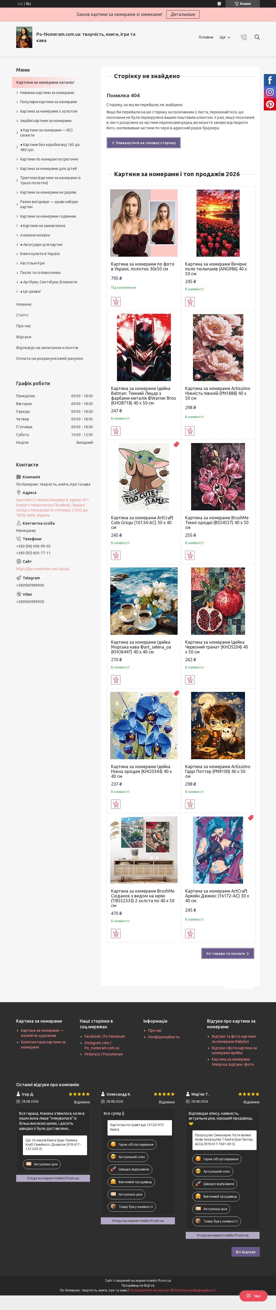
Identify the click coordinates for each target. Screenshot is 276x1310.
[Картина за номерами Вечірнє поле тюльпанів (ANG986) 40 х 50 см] (218, 223)
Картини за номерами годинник (48, 216)
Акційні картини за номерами (45, 121)
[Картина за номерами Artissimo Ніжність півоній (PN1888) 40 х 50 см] (218, 348)
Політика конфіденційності (194, 1290)
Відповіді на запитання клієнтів (47, 347)
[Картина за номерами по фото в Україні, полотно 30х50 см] (144, 223)
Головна (206, 37)
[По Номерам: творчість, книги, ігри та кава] (24, 37)
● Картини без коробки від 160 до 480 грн (50, 147)
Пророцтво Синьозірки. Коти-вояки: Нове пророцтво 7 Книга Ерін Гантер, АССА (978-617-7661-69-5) (224, 1139)
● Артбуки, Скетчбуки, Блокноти (48, 282)
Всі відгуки (246, 1252)
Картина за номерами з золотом (48, 111)
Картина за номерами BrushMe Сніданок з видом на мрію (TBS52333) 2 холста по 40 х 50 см (142, 898)
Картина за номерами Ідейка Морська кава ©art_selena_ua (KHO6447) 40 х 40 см (141, 647)
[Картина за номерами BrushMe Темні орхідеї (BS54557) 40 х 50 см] (218, 477)
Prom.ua (164, 1280)
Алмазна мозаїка (35, 235)
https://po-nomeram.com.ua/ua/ (42, 569)
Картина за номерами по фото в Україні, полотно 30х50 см (142, 266)
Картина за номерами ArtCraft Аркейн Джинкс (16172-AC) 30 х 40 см (217, 896)
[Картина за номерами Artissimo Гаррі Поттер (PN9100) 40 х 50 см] (218, 726)
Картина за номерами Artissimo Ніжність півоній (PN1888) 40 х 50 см (217, 393)
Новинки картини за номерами (47, 92)
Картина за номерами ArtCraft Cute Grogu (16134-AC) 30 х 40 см (142, 522)
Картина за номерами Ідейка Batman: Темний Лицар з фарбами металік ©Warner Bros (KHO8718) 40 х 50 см (143, 395)
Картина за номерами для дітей (48, 168)
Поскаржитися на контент (150, 1290)
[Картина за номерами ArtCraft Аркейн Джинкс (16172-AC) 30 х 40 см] (218, 850)
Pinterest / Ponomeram (104, 1054)
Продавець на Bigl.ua (138, 1285)
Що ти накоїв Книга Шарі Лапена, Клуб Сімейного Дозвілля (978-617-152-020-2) (53, 1144)
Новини (23, 304)
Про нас (23, 325)
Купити (115, 301)
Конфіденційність (164, 1037)
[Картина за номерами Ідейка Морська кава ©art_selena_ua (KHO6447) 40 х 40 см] (144, 601)
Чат (257, 1296)
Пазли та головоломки (40, 272)
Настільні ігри (32, 263)
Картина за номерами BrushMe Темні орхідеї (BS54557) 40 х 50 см (217, 522)
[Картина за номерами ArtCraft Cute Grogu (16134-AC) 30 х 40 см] (144, 477)
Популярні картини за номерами (48, 102)
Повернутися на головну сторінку (146, 143)
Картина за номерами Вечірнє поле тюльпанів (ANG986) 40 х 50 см (216, 269)
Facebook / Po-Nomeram (105, 1036)
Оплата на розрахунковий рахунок (49, 358)
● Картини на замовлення (42, 226)
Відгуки (23, 337)
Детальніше (183, 14)
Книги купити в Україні (40, 254)
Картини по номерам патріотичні (49, 159)
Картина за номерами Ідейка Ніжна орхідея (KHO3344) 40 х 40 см (141, 771)
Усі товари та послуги (225, 953)
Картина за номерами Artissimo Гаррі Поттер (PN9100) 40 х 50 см (217, 771)
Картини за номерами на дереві (48, 192)
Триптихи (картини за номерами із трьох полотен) (50, 180)
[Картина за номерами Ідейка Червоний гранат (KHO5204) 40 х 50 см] (218, 601)
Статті (22, 315)
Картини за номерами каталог (45, 82)
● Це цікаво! (30, 291)
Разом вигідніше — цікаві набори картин (49, 204)
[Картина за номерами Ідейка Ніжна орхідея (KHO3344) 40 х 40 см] (144, 726)
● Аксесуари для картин (41, 244)
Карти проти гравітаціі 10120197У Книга (137, 1127)
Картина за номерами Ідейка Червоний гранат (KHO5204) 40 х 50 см (216, 647)
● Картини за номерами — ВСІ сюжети (46, 132)
